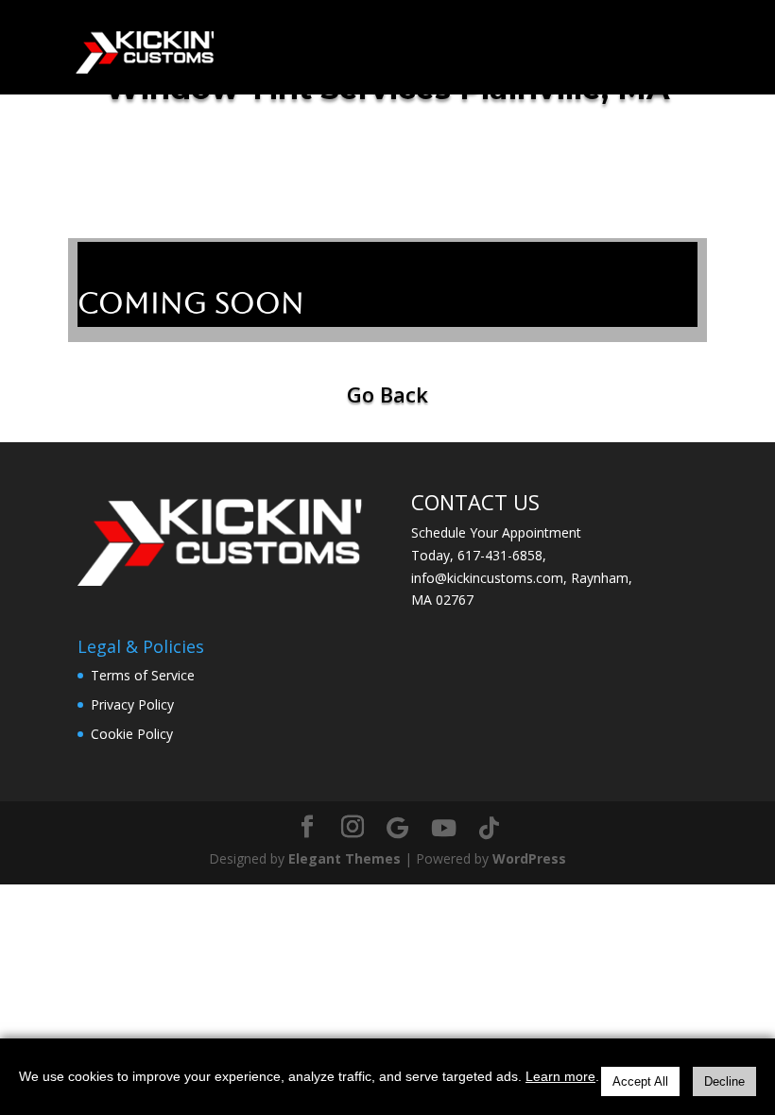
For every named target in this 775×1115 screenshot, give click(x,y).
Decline (724, 1081)
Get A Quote (475, 153)
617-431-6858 (499, 555)
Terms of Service (143, 675)
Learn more (560, 1076)
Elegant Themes (344, 858)
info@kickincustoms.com (487, 578)
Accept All (640, 1081)
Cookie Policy (132, 734)
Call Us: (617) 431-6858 (183, 153)
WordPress (529, 858)
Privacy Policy (132, 704)
